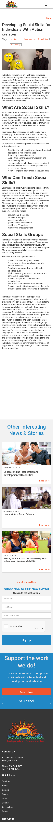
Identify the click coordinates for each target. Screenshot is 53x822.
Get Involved (26, 700)
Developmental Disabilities (36, 39)
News (4, 798)
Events (5, 794)
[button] (46, 5)
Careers (5, 790)
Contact (5, 811)
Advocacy (15, 45)
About (5, 786)
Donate (5, 803)
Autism (14, 39)
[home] (11, 4)
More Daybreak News (26, 582)
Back (48, 18)
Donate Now (26, 692)
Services (6, 781)
